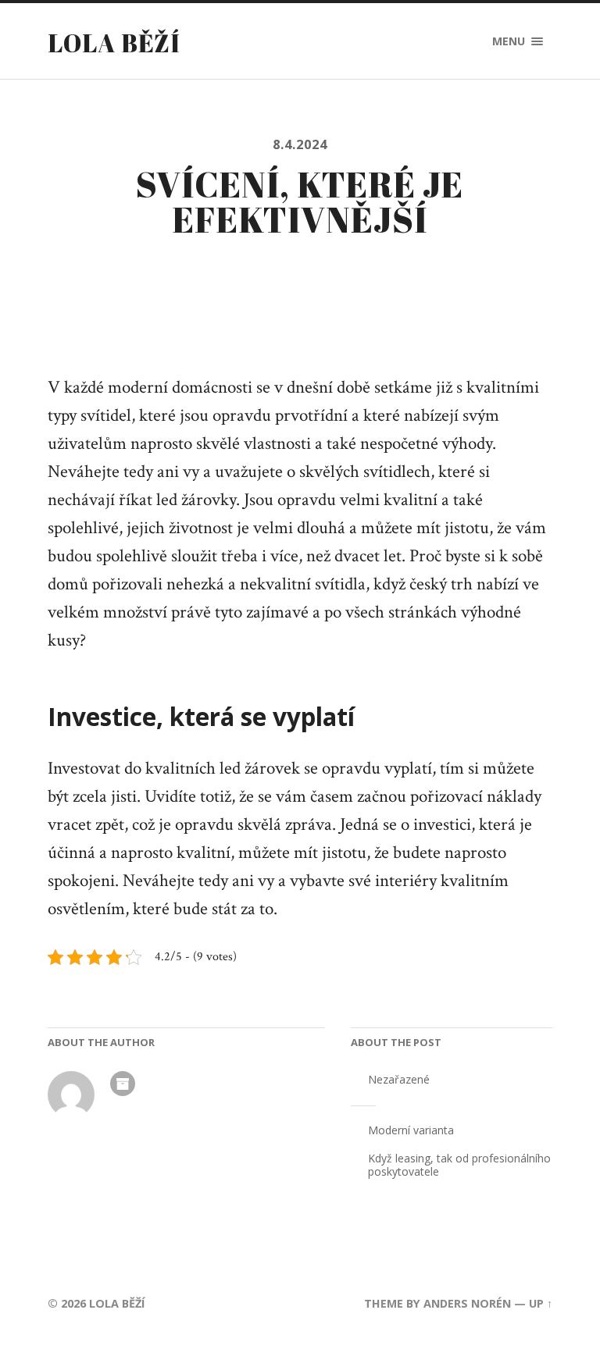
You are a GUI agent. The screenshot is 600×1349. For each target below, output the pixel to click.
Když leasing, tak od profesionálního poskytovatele (459, 1165)
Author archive (122, 1083)
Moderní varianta (411, 1130)
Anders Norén (467, 1303)
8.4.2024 (300, 144)
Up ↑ (540, 1303)
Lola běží (114, 42)
